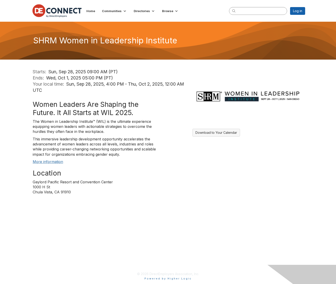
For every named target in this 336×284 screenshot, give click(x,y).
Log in (297, 11)
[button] (114, 11)
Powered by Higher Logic (168, 278)
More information (48, 161)
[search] (234, 10)
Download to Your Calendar (216, 132)
